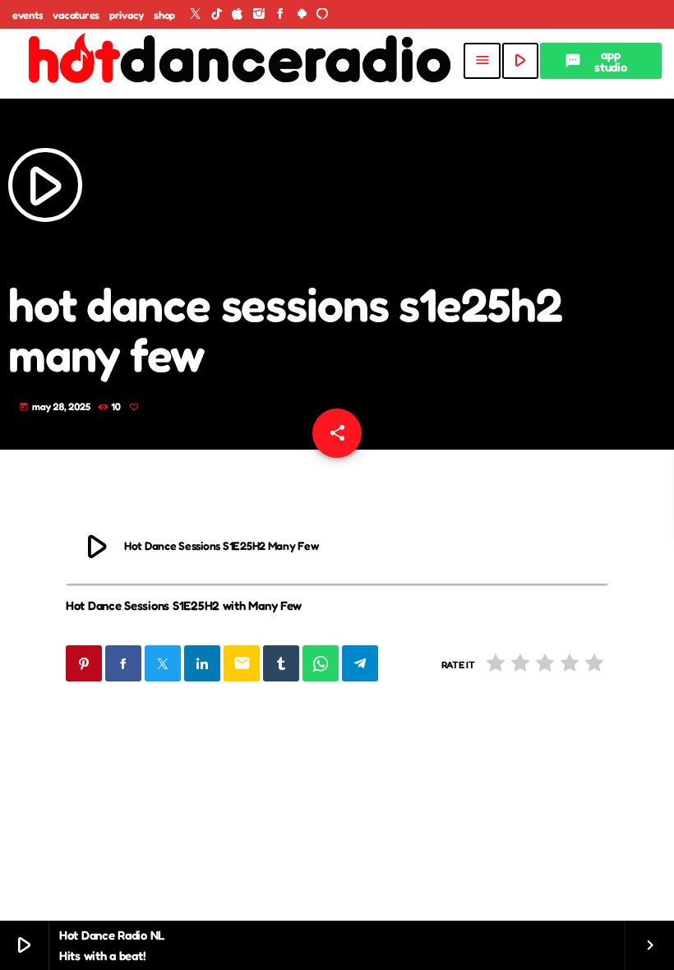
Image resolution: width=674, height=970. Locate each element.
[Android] (301, 14)
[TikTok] (217, 14)
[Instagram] (258, 14)
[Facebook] (280, 14)
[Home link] (237, 61)
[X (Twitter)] (195, 14)
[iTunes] (237, 14)
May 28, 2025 (56, 406)
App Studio (596, 61)
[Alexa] (322, 14)
